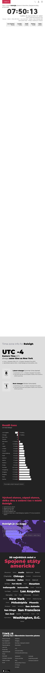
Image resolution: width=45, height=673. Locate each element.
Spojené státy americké (22, 563)
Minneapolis (36, 595)
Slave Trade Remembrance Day (34, 17)
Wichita (22, 621)
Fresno (25, 583)
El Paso (7, 584)
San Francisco (29, 610)
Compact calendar (7, 658)
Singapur (4, 472)
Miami (20, 595)
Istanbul (4, 458)
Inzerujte (30, 656)
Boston (37, 572)
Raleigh (14, 606)
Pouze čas (5, 649)
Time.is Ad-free (19, 658)
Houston (34, 583)
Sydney (4, 479)
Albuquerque (7, 572)
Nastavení (17, 656)
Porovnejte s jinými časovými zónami (14, 484)
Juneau (32, 587)
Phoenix (34, 602)
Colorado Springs (37, 576)
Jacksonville (22, 588)
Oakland (29, 598)
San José (9, 614)
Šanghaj (4, 474)
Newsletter (18, 645)
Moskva (4, 462)
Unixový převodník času (21, 653)
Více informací (24, 19)
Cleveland (28, 576)
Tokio (40, 24)
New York (4, 437)
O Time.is (17, 665)
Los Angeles (10, 24)
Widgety (17, 640)
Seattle (18, 614)
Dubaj (3, 465)
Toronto (4, 439)
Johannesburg (6, 453)
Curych (4, 451)
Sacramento (20, 606)
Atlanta (14, 572)
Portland (7, 606)
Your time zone (6, 643)
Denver (28, 580)
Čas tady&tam (6, 640)
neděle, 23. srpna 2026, (31, 16)
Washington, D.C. (26, 617)
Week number (6, 660)
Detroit (35, 580)
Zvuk (3, 662)
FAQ (16, 660)
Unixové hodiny (19, 650)
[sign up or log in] (38, 2)
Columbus (10, 580)
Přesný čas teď (6, 638)
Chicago (4, 435)
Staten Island (26, 613)
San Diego (10, 610)
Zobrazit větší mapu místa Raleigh (13, 535)
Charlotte (7, 576)
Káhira (4, 460)
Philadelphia (19, 602)
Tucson (33, 613)
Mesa (15, 595)
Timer (3, 654)
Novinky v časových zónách (22, 643)
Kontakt (17, 667)
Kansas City (38, 587)
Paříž (26, 24)
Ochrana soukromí (33, 660)
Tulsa (38, 613)
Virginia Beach (7, 617)
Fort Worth (17, 584)
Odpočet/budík (6, 651)
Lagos (3, 446)
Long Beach (15, 591)
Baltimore (29, 572)
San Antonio (32, 606)
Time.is (6, 1)
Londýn (19, 24)
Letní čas (4, 647)
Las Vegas (8, 591)
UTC (3, 444)
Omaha (7, 602)
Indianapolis (9, 587)
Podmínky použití (33, 658)
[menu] (42, 2)
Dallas (20, 580)
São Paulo (5, 441)
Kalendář (4, 656)
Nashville (5, 598)
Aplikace (17, 638)
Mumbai (4, 467)
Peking (33, 24)
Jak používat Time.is (20, 662)
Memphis (9, 595)
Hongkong (5, 469)
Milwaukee (27, 595)
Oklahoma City (37, 599)
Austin (21, 572)
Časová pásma (6, 645)
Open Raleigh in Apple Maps (32, 535)
